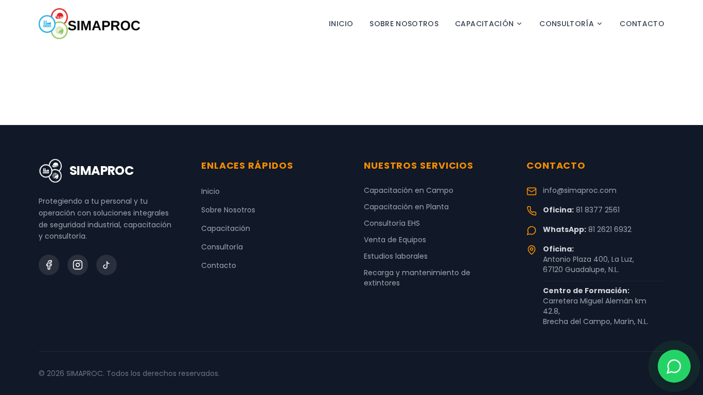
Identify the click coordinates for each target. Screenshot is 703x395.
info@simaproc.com (580, 190)
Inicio (341, 24)
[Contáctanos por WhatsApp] (674, 366)
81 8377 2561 (598, 210)
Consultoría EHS (392, 223)
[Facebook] (49, 265)
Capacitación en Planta (406, 207)
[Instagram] (77, 265)
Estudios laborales (396, 256)
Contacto (642, 24)
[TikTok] (106, 265)
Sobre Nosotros (404, 24)
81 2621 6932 (609, 229)
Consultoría (566, 24)
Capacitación (484, 24)
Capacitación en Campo (408, 190)
